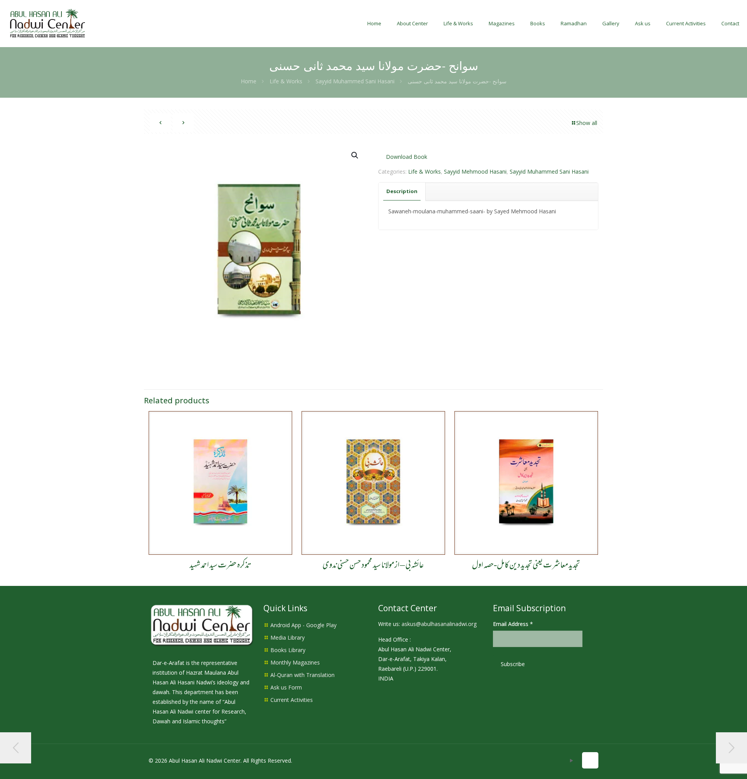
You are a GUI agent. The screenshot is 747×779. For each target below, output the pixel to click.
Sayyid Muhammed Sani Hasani (355, 81)
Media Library (287, 637)
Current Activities (291, 699)
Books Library (287, 650)
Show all (586, 123)
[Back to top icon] (590, 760)
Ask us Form (286, 687)
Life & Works (286, 81)
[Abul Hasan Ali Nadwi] (47, 23)
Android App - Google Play (303, 625)
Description (401, 191)
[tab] (402, 191)
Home (248, 81)
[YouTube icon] (571, 760)
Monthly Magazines (295, 662)
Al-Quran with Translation (302, 675)
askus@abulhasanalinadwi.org (439, 624)
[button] (355, 155)
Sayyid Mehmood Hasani (475, 171)
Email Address (513, 624)
